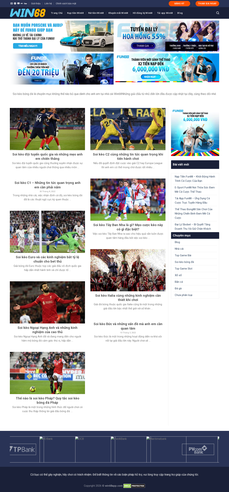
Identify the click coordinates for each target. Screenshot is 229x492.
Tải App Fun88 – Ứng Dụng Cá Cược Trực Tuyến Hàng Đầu (192, 200)
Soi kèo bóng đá (184, 262)
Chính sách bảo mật (66, 3)
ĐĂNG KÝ (179, 3)
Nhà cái (179, 248)
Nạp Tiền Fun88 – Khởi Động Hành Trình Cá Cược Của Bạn (195, 178)
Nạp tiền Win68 (75, 13)
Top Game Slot (183, 268)
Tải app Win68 (165, 13)
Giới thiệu (36, 3)
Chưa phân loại (183, 295)
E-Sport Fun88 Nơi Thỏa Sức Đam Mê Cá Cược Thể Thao (195, 189)
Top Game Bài (183, 255)
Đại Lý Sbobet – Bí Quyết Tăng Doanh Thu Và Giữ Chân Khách (193, 226)
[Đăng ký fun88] (195, 132)
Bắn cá (179, 281)
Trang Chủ (56, 13)
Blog (180, 13)
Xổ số (178, 275)
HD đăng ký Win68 (142, 13)
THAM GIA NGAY (207, 3)
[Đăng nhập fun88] (167, 69)
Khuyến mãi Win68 (118, 13)
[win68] (28, 13)
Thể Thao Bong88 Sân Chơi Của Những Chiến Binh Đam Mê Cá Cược (193, 213)
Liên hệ (48, 3)
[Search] (217, 12)
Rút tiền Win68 (96, 13)
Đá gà (178, 288)
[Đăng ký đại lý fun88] (62, 36)
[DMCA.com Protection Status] (134, 485)
